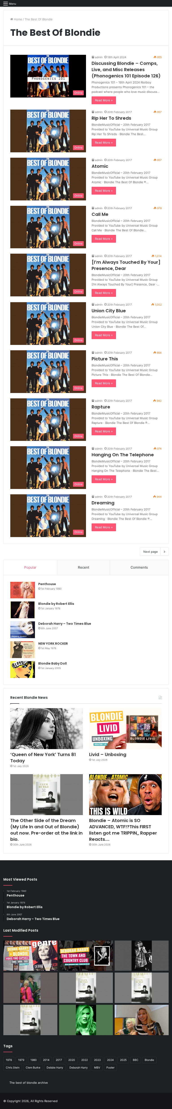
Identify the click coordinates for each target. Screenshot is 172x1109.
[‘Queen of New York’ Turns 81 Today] (46, 728)
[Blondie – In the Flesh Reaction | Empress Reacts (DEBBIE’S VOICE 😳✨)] (142, 1020)
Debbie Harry (55, 1067)
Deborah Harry (78, 1067)
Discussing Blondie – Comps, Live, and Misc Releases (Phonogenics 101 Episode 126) (126, 69)
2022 (84, 1060)
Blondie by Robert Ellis (56, 603)
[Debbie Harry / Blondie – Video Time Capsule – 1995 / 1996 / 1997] (30, 956)
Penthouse (47, 584)
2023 (97, 1060)
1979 (21, 1060)
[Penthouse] (22, 590)
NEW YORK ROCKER (53, 643)
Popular (30, 567)
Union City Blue (109, 311)
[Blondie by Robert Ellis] (22, 609)
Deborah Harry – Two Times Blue (64, 623)
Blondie (149, 1060)
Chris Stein (12, 1067)
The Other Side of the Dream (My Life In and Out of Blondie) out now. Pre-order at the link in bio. (46, 829)
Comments (139, 567)
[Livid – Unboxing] (125, 728)
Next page (150, 551)
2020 (71, 1060)
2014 (46, 1060)
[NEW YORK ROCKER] (22, 649)
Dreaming (103, 503)
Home (17, 19)
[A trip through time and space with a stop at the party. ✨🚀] (142, 956)
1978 (9, 1060)
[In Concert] (86, 956)
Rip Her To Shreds (111, 118)
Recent (83, 567)
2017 (59, 1060)
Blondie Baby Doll (52, 663)
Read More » (104, 100)
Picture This (105, 359)
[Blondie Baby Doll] (22, 669)
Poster (110, 1067)
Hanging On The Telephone (123, 455)
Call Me (100, 214)
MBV (97, 1067)
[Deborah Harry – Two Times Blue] (22, 629)
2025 (123, 1060)
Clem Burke (33, 1067)
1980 (33, 1060)
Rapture (101, 407)
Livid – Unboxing (107, 754)
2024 (110, 1060)
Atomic (100, 166)
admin (99, 57)
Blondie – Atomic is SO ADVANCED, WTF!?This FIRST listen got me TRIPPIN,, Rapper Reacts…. (123, 829)
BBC (135, 1060)
